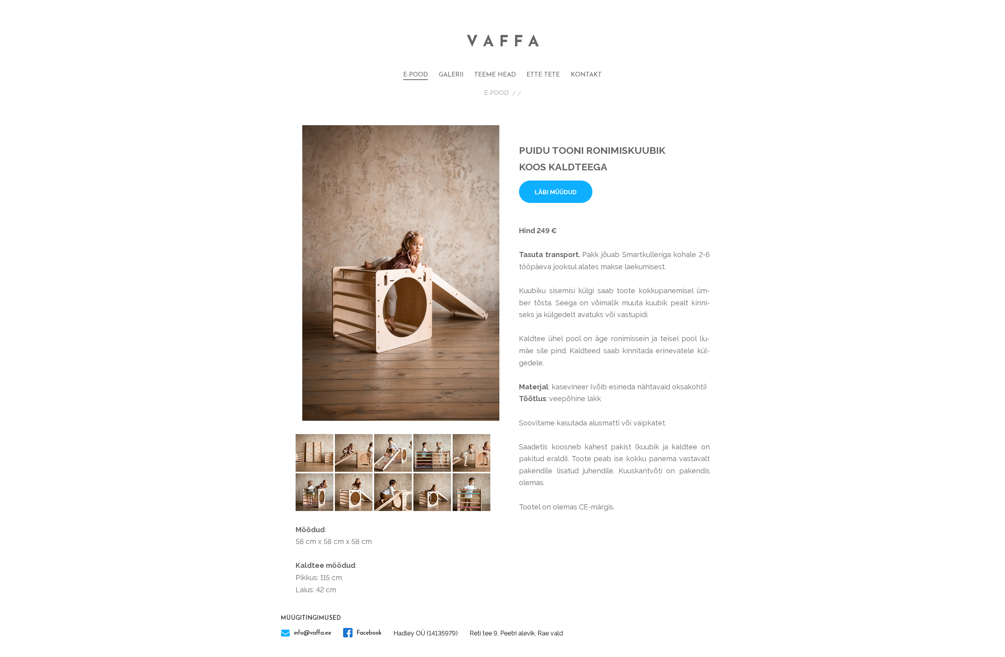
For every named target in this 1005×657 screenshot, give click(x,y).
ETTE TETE (543, 75)
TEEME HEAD (495, 75)
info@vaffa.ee (311, 633)
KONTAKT (586, 75)
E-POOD (415, 75)
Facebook (368, 633)
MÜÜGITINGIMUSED (311, 618)
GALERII (451, 75)
